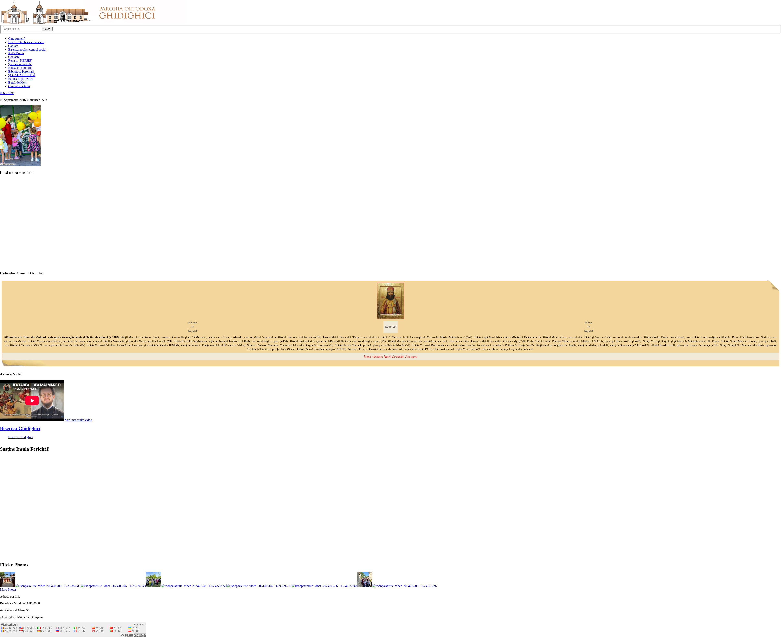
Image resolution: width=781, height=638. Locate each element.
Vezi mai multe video (78, 420)
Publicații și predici (20, 78)
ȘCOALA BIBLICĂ (21, 75)
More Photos (8, 589)
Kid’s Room (16, 53)
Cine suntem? (17, 38)
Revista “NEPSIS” (20, 60)
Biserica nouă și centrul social (27, 49)
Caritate (13, 46)
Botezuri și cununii (20, 68)
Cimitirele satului (19, 86)
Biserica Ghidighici (20, 428)
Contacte (14, 57)
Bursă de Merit (17, 82)
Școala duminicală (20, 64)
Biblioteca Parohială (21, 71)
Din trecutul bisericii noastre (26, 42)
